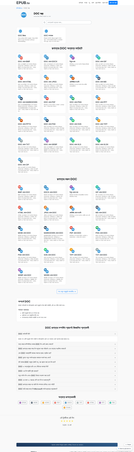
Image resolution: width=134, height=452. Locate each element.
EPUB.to (19, 8)
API (93, 3)
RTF (101, 402)
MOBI (34, 402)
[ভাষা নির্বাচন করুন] (89, 2)
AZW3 (46, 402)
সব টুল (85, 3)
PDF (57, 402)
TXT (79, 402)
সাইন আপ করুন (113, 3)
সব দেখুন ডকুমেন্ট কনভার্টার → (67, 291)
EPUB (81, 3)
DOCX (68, 402)
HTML (91, 402)
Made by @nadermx (125, 448)
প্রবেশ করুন (105, 3)
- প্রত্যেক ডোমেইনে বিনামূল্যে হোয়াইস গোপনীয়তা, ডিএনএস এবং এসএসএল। (67, 445)
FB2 (112, 402)
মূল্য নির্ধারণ (98, 3)
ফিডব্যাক (129, 444)
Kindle (67, 407)
